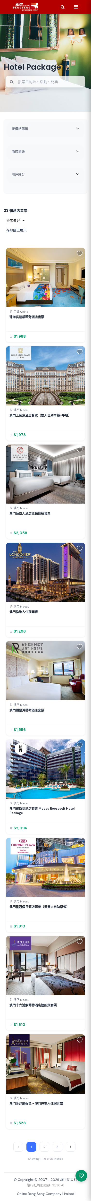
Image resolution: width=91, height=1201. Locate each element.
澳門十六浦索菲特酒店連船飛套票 (33, 1005)
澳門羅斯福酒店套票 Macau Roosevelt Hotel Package (41, 810)
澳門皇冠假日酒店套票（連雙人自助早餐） (39, 907)
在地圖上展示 (16, 230)
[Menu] (75, 6)
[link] (45, 295)
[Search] (62, 7)
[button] (80, 253)
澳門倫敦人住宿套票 (23, 612)
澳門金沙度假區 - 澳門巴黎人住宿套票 (36, 1103)
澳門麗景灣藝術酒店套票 (26, 710)
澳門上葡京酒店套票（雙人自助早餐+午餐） (40, 415)
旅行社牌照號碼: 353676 (45, 1185)
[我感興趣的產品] (81, 1176)
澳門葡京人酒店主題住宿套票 (29, 513)
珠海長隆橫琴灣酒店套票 (26, 317)
